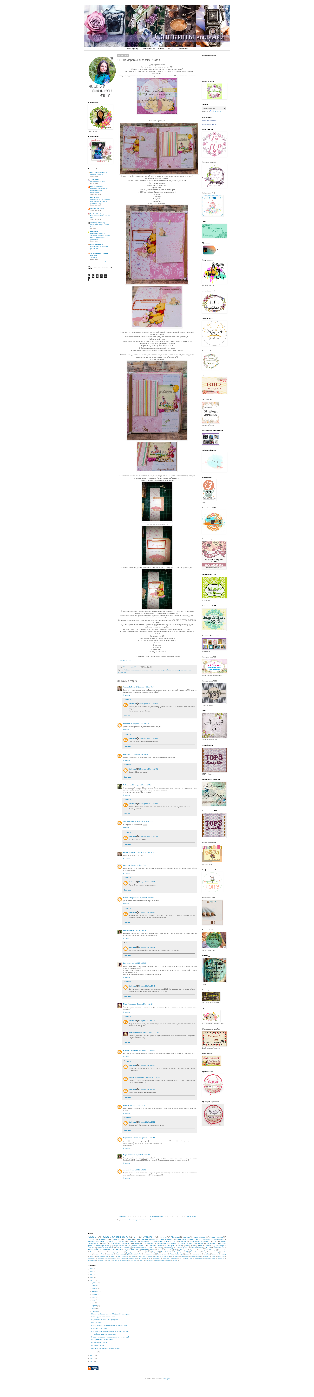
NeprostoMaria (128, 930)
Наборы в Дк (170, 1241)
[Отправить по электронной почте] (141, 667)
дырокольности (199, 1258)
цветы (208, 1246)
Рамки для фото (162, 1254)
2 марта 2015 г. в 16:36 (142, 930)
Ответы (128, 699)
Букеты (123, 1258)
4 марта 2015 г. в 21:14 (147, 1138)
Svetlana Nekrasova (97, 208)
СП (125, 672)
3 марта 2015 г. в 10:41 (147, 986)
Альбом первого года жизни (148, 670)
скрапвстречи (102, 1260)
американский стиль (96, 1241)
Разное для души (186, 1244)
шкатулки (215, 1254)
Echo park (182, 1241)
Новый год (116, 1239)
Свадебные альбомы (131, 1250)
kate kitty (126, 963)
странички (162, 1237)
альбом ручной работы (165, 670)
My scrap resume (182, 49)
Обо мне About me (148, 49)
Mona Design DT (166, 1252)
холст (213, 1256)
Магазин (161, 49)
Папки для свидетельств (116, 1252)
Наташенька (211, 1244)
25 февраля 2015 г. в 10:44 (148, 804)
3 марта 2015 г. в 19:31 (153, 1077)
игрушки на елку (214, 1252)
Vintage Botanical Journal (97, 181)
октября (95, 1288)
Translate (218, 111)
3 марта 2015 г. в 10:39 (138, 963)
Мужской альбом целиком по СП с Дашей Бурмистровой (111, 1314)
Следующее (122, 1216)
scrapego (223, 1254)
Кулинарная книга (149, 1254)
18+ (148, 1252)
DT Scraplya (212, 1250)
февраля (95, 1311)
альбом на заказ (134, 670)
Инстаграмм (94, 1252)
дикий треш (188, 1258)
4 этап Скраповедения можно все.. (103, 1334)
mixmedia (169, 1250)
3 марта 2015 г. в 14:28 (151, 1033)
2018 (92, 1272)
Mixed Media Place (96, 244)
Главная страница (132, 49)
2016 (92, 1277)
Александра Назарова (209, 120)
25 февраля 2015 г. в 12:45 (148, 836)
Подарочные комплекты (105, 1248)
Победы (170, 49)
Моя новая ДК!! (96, 1323)
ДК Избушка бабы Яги (134, 1254)
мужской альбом (93, 1250)
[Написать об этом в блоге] (143, 667)
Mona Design (91, 1258)
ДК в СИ (208, 1248)
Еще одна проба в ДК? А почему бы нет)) (105, 1348)
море (194, 1246)
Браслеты (115, 1258)
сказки (187, 1254)
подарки (142, 1252)
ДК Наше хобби (132, 1258)
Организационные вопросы (119, 1244)
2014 (92, 1355)
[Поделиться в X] (145, 667)
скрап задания (199, 1237)
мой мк (119, 1248)
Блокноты (129, 1239)
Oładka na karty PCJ (96, 174)
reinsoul (126, 1170)
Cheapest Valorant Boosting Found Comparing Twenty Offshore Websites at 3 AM (100, 201)
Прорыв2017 (156, 1258)
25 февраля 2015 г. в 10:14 (148, 738)
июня (94, 1300)
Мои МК (173, 1244)
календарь (184, 1256)
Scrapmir (100, 1258)
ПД (187, 1252)
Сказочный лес (219, 1248)
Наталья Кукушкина (130, 898)
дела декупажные (131, 1252)
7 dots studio (94, 180)
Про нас (91, 1239)
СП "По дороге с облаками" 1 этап (103, 1317)
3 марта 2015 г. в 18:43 (147, 1065)
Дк (149, 1258)
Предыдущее (191, 1216)
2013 (92, 1358)
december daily (120, 1254)
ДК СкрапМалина (103, 1256)
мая (93, 1303)
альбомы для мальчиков (212, 1239)
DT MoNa (160, 1250)
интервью (176, 1256)
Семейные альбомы (156, 1246)
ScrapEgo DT (222, 1250)
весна (180, 1246)
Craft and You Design (97, 214)
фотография (149, 1260)
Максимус (199, 1244)
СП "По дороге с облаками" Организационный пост (109, 1325)
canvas (107, 1258)
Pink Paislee (94, 198)
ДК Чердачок (183, 1250)
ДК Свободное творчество (199, 1241)
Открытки (148, 1237)
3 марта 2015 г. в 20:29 (147, 1089)
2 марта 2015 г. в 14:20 (146, 898)
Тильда (172, 1254)
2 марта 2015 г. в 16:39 (147, 912)
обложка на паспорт (139, 1248)
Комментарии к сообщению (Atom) (141, 1220)
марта (94, 1309)
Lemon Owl (221, 1256)
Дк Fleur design (219, 1246)
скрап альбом (165, 1239)
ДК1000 (113, 1256)
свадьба (151, 1248)
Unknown (132, 704)
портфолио (221, 1258)
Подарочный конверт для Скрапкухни (104, 1320)
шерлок (175, 1260)
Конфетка (91, 1248)
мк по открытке (195, 1256)
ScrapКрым (170, 1246)
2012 (92, 1361)
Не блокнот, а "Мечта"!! (99, 1345)
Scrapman (133, 1241)
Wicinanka (175, 1237)
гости (180, 1258)
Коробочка (193, 1250)
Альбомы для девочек (180, 670)
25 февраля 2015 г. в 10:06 (140, 724)
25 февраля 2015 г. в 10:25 (140, 754)
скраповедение (196, 1254)
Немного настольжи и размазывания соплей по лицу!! (110, 1337)
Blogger (166, 1379)
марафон (144, 1250)
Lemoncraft (94, 232)
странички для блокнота (120, 1260)
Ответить (126, 695)
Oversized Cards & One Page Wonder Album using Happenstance (99, 190)
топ (91, 1254)
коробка (223, 1252)
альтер (214, 1241)
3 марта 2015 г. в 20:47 (137, 1105)
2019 (92, 1269)
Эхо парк (180, 1254)
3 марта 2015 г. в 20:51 (147, 1122)
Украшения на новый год (162, 1256)
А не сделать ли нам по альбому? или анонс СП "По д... (110, 1331)
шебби (159, 1248)
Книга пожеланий (123, 1256)
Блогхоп (92, 1256)
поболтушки (106, 1250)
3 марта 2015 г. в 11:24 (145, 1004)
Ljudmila (126, 1105)
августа (94, 1294)
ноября (94, 1286)
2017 (92, 1275)
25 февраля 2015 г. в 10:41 (141, 785)
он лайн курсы (210, 1258)
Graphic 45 (155, 1252)
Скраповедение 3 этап (99, 1342)
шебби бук (202, 1250)
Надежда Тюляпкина (130, 1050)
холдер (168, 1260)
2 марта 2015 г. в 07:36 (138, 865)
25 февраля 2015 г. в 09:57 (148, 704)
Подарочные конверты (144, 1256)
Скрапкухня (122, 1241)
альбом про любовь (103, 1246)
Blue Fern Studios (96, 187)
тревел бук (205, 1256)
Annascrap (110, 1254)
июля (94, 1297)
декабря (95, 1283)
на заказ (186, 1237)
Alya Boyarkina (128, 822)
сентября (95, 1291)
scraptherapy (168, 1248)
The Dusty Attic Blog (97, 223)
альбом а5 (103, 1239)
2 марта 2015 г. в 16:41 (147, 947)
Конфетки (103, 1252)
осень (104, 1244)
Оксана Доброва (129, 687)
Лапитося (126, 865)
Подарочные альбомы (137, 1246)
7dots (102, 1254)
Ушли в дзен (94, 257)
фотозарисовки (159, 1260)
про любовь (117, 1250)
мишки (152, 1250)
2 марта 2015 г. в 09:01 (147, 882)
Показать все (108, 261)
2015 (92, 1280)
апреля (94, 1306)
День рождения (178, 1252)
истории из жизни (119, 1246)
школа (96, 1254)
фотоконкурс (144, 1241)
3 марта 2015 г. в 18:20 (147, 1050)
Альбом (126, 670)
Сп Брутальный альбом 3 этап (102, 1340)
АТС (175, 1250)
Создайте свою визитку (209, 124)
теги (200, 1246)
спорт (109, 1260)
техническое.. (134, 1260)
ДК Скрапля (142, 1258)
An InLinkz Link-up (124, 661)
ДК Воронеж (149, 1244)
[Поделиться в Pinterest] (150, 667)
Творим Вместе (195, 1252)
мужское (127, 1248)
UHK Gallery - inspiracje (98, 172)
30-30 (111, 1241)
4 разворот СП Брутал (99, 1328)
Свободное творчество (170, 1258)
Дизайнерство (162, 1244)
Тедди (204, 1252)
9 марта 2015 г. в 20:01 (142, 1155)
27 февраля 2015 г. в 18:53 (145, 852)
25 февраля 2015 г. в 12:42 (144, 822)
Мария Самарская (129, 1004)
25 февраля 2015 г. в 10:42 (148, 769)
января (94, 1352)
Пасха (133, 1256)
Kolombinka (127, 785)
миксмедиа (137, 1244)
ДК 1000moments (197, 1248)
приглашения (92, 1260)
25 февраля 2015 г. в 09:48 (145, 687)
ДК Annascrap (158, 1241)
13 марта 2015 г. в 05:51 (138, 1170)
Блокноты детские (182, 1248)
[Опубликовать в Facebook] (148, 667)
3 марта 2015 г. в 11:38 (147, 1021)
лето (187, 1246)
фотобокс (207, 1254)
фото (141, 1260)
